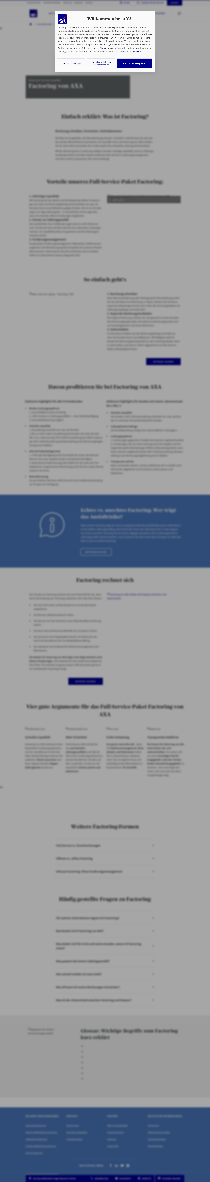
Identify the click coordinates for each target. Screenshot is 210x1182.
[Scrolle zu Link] (62, 19)
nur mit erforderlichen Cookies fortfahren (101, 63)
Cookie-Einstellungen (71, 63)
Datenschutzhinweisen (130, 51)
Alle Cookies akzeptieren (134, 63)
